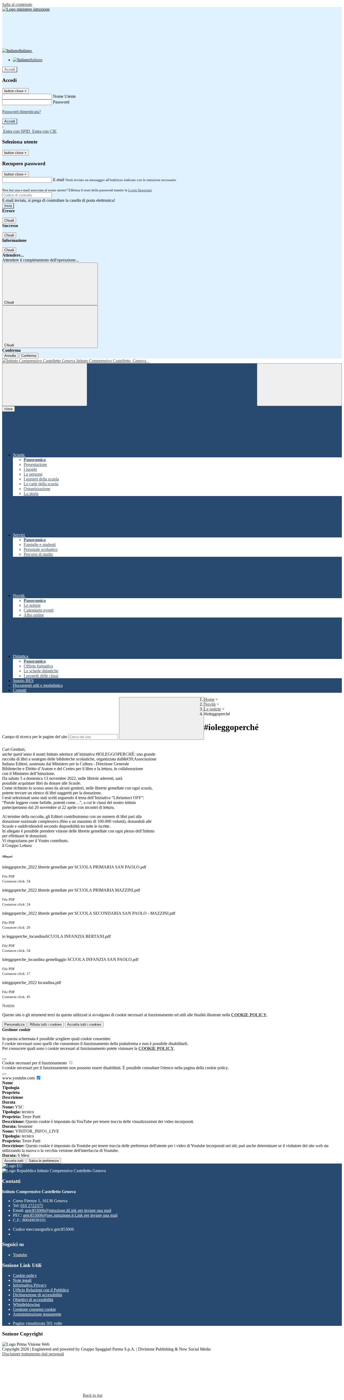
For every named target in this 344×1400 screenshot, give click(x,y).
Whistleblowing (26, 1304)
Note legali (22, 1280)
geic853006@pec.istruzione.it (70, 1215)
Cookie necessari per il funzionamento (35, 1063)
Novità (210, 704)
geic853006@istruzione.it (68, 1210)
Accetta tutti (84, 1024)
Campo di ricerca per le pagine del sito (34, 736)
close (8, 409)
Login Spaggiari (140, 190)
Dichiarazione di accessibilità (37, 1295)
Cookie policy (25, 1275)
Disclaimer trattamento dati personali (33, 1354)
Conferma (28, 356)
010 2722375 (31, 1205)
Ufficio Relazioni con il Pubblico (41, 1290)
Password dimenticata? (21, 111)
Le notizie (212, 709)
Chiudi (9, 220)
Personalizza (14, 1024)
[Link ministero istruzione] (26, 9)
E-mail (58, 179)
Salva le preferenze (44, 1161)
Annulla (10, 356)
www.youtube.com (19, 1078)
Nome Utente (64, 96)
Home (209, 699)
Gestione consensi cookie (34, 1309)
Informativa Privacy (29, 1285)
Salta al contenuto (17, 4)
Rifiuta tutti (46, 1024)
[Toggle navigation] (44, 384)
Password (61, 102)
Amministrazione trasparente (37, 1314)
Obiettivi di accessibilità (33, 1299)
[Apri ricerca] (299, 384)
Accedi (9, 69)
